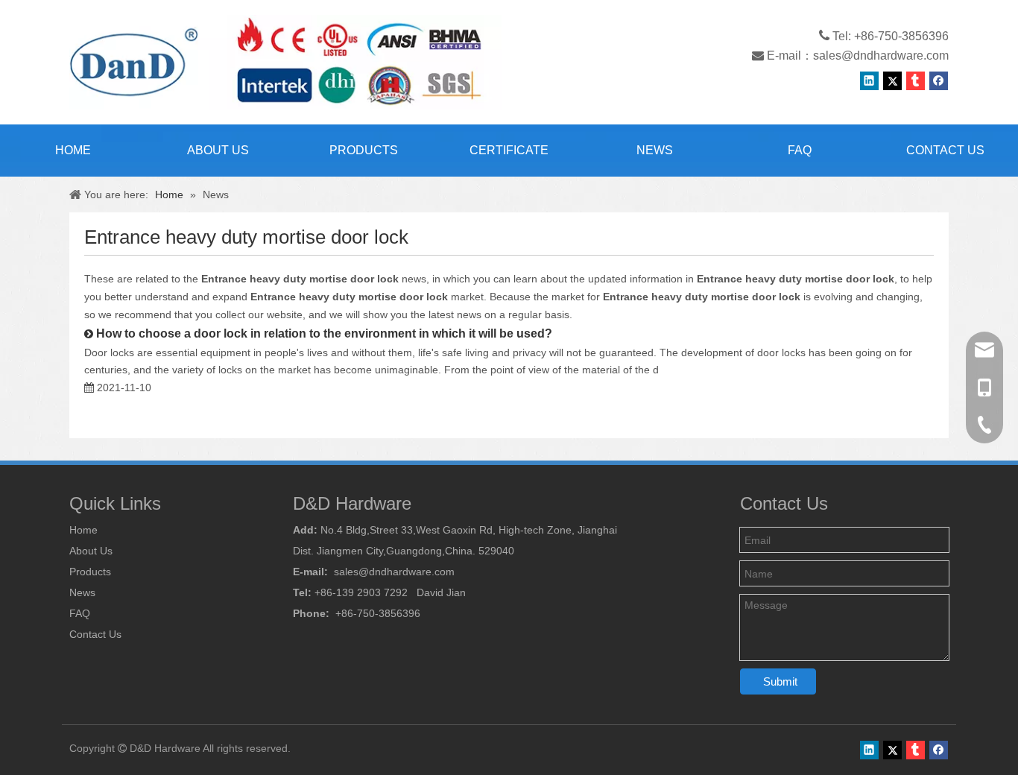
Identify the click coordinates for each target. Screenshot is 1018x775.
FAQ (79, 613)
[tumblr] (915, 81)
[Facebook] (938, 81)
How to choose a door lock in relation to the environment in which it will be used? (324, 333)
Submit (780, 681)
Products (90, 572)
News (82, 592)
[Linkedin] (869, 81)
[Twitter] (892, 81)
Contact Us (95, 634)
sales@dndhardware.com (881, 55)
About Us (91, 551)
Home (83, 530)
